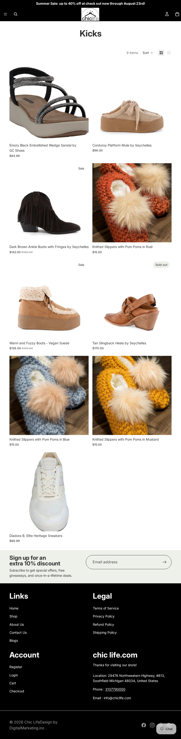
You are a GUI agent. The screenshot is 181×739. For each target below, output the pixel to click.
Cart (12, 683)
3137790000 (115, 689)
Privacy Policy (104, 616)
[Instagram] (152, 725)
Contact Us (18, 632)
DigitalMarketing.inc (27, 728)
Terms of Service (106, 608)
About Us (16, 624)
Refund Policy (103, 624)
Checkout (16, 691)
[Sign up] (164, 562)
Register (15, 667)
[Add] (81, 524)
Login (13, 675)
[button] (148, 53)
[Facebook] (144, 725)
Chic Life (32, 722)
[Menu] (5, 14)
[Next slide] (81, 101)
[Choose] (81, 133)
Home (13, 608)
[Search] (15, 14)
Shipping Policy (105, 632)
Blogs (13, 640)
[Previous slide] (16, 101)
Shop (13, 616)
